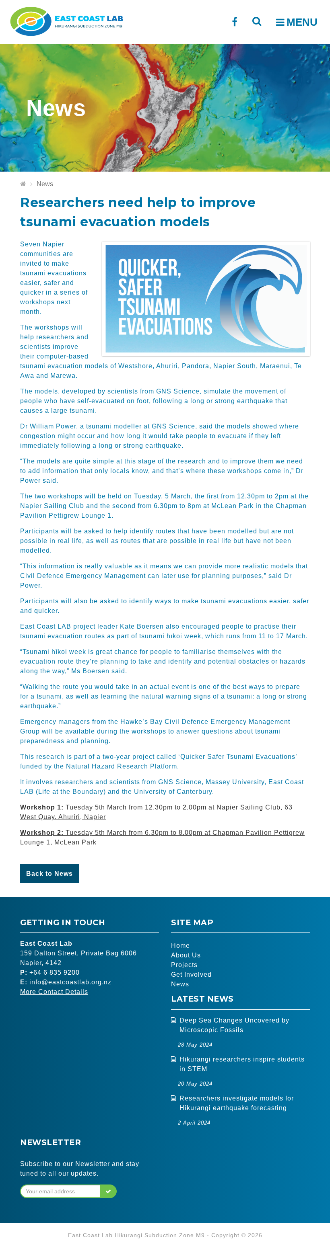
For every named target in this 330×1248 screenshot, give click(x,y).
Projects (184, 964)
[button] (108, 1191)
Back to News (49, 873)
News (45, 183)
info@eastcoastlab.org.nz (70, 982)
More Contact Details (54, 991)
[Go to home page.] (23, 184)
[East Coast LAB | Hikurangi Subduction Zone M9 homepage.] (66, 20)
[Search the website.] (257, 21)
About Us (186, 955)
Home (180, 945)
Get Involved (191, 974)
